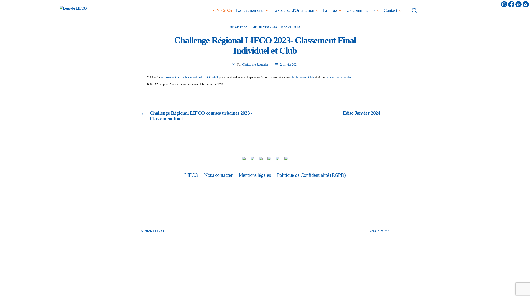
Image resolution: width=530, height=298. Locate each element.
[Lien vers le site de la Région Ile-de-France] (261, 158)
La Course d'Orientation (293, 10)
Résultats (290, 26)
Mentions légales (255, 175)
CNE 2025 (222, 10)
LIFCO (191, 175)
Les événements (250, 10)
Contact (390, 10)
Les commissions (360, 10)
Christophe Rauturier (255, 64)
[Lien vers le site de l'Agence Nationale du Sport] (269, 158)
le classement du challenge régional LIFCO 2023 (189, 77)
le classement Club (303, 77)
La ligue (330, 10)
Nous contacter (218, 175)
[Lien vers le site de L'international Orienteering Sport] (244, 158)
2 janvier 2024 (289, 64)
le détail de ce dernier (338, 77)
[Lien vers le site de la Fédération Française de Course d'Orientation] (252, 158)
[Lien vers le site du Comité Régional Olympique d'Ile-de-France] (277, 158)
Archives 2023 (264, 26)
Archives (238, 26)
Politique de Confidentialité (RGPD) (311, 175)
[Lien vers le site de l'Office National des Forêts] (286, 158)
